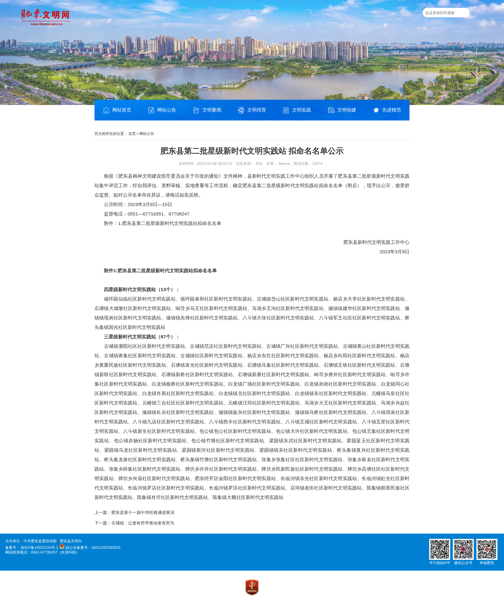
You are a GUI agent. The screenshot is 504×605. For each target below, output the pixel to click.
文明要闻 (211, 110)
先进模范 (391, 110)
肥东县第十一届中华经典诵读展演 (142, 512)
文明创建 (346, 110)
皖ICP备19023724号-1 (39, 547)
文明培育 (256, 110)
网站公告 (166, 110)
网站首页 (121, 110)
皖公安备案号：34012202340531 (93, 547)
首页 (132, 133)
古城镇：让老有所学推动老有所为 (142, 523)
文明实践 (301, 110)
